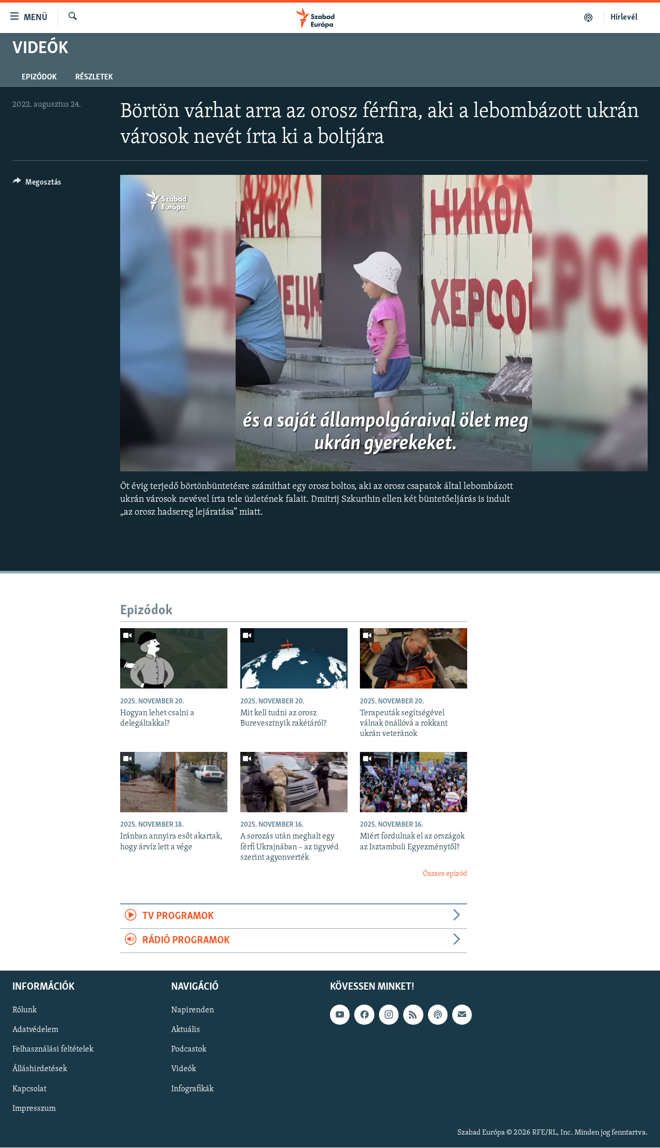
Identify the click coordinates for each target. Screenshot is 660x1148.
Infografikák (192, 1089)
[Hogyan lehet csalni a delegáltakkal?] (173, 658)
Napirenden (192, 1011)
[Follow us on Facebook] (364, 1015)
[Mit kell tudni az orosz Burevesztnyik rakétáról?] (294, 658)
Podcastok (188, 1050)
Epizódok (39, 77)
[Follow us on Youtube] (340, 1015)
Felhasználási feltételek (52, 1050)
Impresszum (34, 1109)
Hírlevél (623, 17)
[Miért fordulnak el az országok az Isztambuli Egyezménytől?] (413, 782)
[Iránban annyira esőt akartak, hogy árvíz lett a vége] (173, 782)
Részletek (94, 77)
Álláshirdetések (39, 1069)
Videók (183, 1069)
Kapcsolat (29, 1089)
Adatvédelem (35, 1030)
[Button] (37, 184)
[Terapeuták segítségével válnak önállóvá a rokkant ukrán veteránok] (413, 658)
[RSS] (413, 1015)
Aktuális (185, 1030)
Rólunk (24, 1011)
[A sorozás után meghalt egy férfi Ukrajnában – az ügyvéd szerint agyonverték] (294, 782)
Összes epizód (445, 874)
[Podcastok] (588, 17)
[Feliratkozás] (462, 1015)
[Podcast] (438, 1015)
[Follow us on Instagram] (389, 1015)
